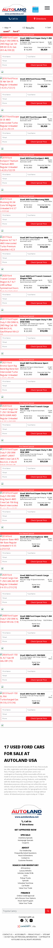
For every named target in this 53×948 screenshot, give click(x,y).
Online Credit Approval (25, 896)
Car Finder (25, 885)
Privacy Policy (34, 934)
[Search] (48, 911)
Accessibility (20, 934)
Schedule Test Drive (25, 883)
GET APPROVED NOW (25, 830)
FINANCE (25, 893)
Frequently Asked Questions (26, 853)
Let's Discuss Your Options (25, 898)
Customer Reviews (25, 860)
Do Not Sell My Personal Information (21, 937)
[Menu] (47, 8)
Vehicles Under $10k (25, 873)
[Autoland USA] (14, 9)
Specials (25, 880)
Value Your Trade (25, 888)
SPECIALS (25, 835)
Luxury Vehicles (25, 870)
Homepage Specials (25, 840)
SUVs (25, 875)
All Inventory (25, 868)
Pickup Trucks (25, 878)
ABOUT (25, 848)
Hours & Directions (25, 855)
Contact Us (25, 858)
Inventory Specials (26, 838)
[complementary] (45, 940)
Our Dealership (25, 850)
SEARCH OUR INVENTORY (25, 865)
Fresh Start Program (25, 901)
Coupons (25, 843)
